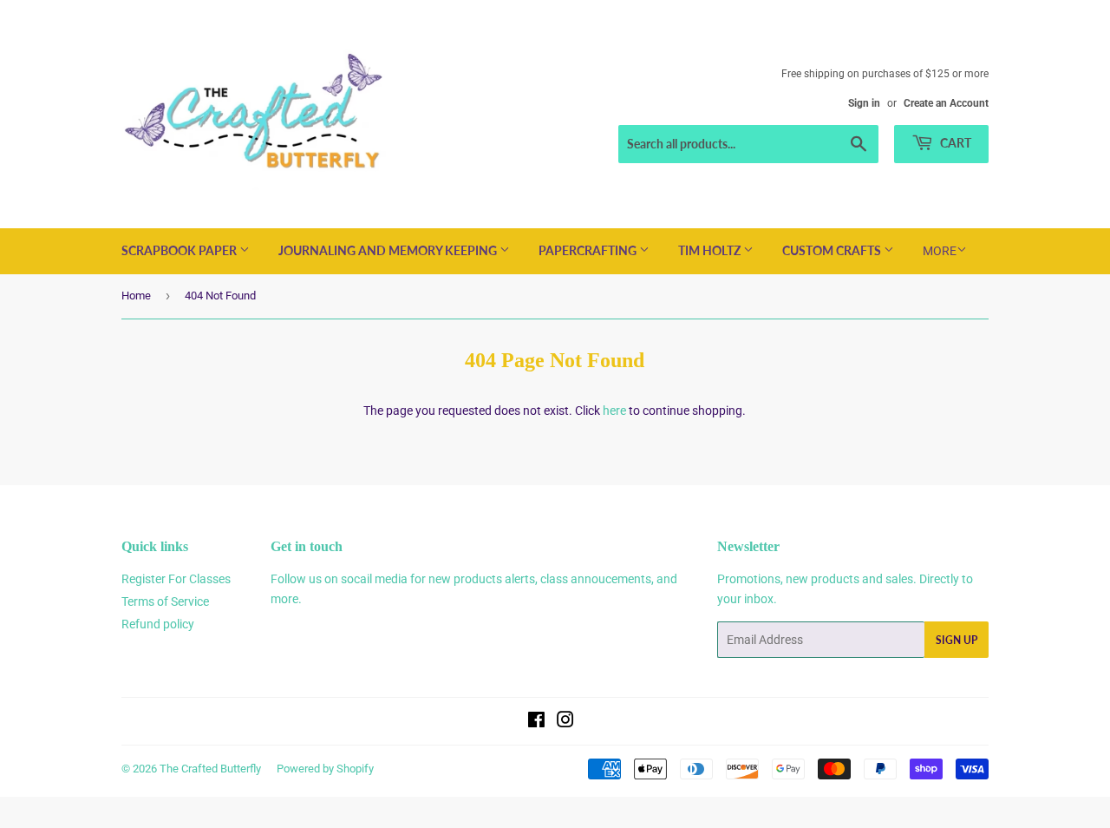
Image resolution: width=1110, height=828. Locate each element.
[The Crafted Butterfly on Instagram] (565, 722)
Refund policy (157, 624)
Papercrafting (589, 250)
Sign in (864, 103)
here (614, 410)
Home (136, 295)
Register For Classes (176, 579)
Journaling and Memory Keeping (389, 250)
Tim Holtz (710, 250)
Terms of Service (165, 601)
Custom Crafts (833, 250)
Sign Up (956, 640)
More (940, 251)
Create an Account (946, 103)
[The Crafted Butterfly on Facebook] (536, 722)
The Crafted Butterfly (210, 768)
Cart (954, 142)
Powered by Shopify (325, 768)
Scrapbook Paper (180, 250)
